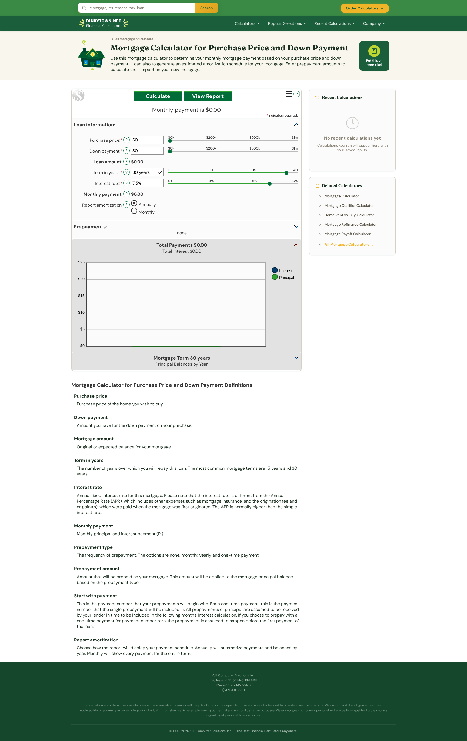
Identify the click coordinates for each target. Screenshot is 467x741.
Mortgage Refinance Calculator (351, 224)
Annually (147, 204)
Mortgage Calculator (342, 196)
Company (372, 23)
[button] (186, 125)
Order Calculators (362, 8)
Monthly (147, 212)
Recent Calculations (333, 23)
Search (206, 8)
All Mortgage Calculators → (349, 244)
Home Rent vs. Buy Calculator (349, 215)
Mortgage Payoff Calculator (348, 234)
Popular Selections (285, 23)
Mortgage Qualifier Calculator (349, 205)
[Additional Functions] (289, 94)
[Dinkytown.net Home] (104, 23)
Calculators (245, 23)
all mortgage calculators (134, 39)
